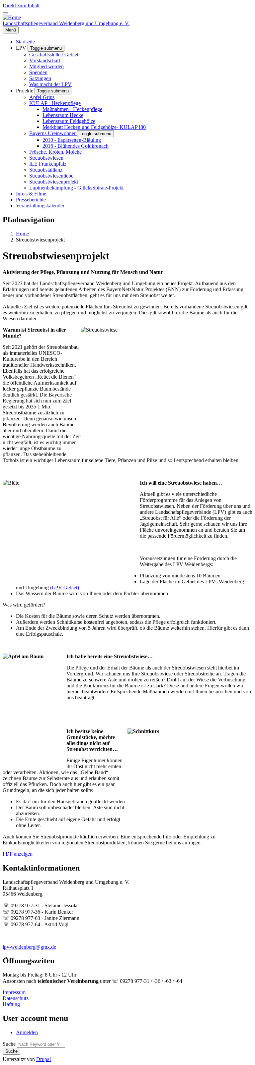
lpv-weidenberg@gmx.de (29, 947)
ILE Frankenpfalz (47, 164)
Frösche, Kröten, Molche (55, 152)
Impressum (14, 992)
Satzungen (40, 78)
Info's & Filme (31, 193)
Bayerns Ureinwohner (53, 133)
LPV (22, 48)
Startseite (25, 41)
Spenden (38, 72)
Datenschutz (16, 998)
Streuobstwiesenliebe (51, 176)
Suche (9, 1044)
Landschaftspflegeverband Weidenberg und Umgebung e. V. (66, 23)
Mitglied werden (46, 66)
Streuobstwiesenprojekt (53, 182)
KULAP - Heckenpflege (55, 103)
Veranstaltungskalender (40, 205)
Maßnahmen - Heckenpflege (72, 109)
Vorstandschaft (44, 60)
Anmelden (27, 1032)
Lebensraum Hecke (62, 115)
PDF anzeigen (18, 854)
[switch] (5, 13)
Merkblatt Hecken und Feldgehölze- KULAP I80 (94, 127)
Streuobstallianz (45, 170)
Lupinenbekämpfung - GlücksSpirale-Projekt (76, 187)
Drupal (43, 1059)
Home (22, 234)
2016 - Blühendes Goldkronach (75, 146)
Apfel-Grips (41, 97)
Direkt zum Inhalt (21, 5)
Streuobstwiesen (46, 158)
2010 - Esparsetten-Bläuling (71, 140)
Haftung (11, 1004)
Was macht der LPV (50, 84)
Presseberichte (31, 199)
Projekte (25, 90)
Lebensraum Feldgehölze (68, 121)
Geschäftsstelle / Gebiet (53, 54)
